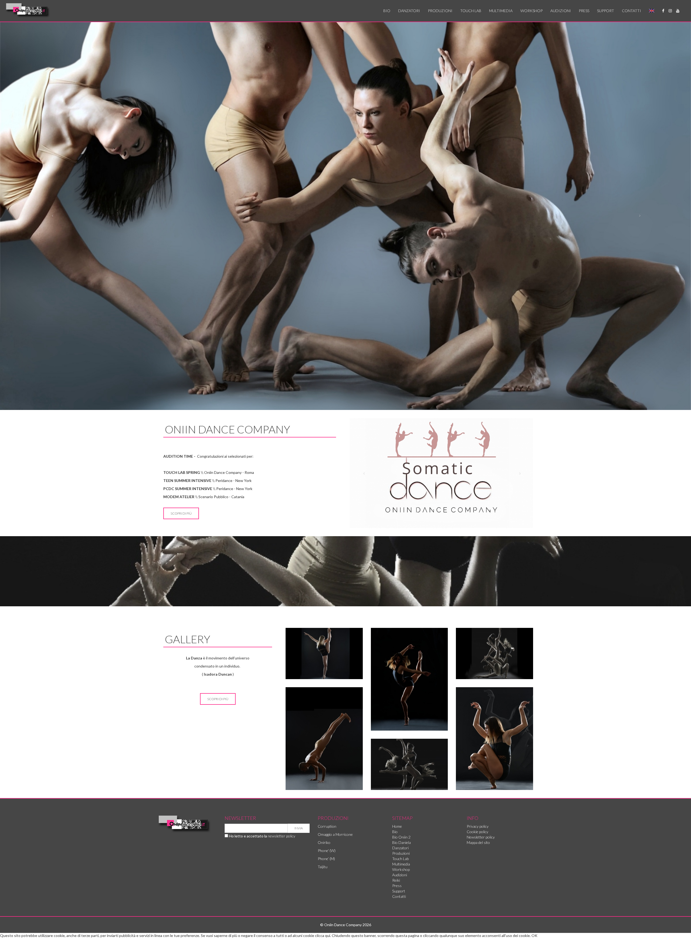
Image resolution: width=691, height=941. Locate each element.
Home (397, 826)
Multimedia (501, 10)
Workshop (531, 10)
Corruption (327, 826)
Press (584, 10)
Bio (386, 10)
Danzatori (409, 10)
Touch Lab (470, 10)
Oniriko (324, 842)
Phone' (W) (327, 850)
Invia (298, 828)
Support (605, 10)
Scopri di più (181, 513)
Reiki (396, 880)
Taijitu (322, 866)
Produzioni (440, 10)
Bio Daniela (401, 842)
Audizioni (560, 10)
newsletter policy (281, 836)
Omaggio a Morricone (335, 834)
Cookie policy (477, 831)
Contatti (631, 10)
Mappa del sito (478, 842)
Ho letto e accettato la (261, 836)
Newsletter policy (481, 837)
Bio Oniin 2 (401, 837)
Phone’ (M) (326, 858)
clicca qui (322, 935)
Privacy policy (478, 826)
